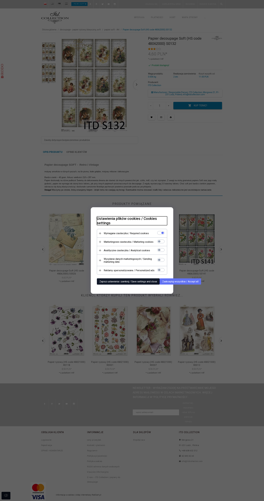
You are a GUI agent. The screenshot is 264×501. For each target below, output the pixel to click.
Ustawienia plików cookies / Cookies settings (127, 220)
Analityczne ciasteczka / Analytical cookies (127, 250)
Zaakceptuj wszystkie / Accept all (180, 281)
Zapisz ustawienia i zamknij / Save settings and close (128, 281)
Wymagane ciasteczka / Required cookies (126, 233)
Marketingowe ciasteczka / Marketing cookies (128, 241)
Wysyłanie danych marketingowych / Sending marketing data (128, 260)
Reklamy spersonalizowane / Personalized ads (129, 270)
